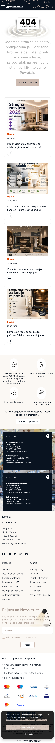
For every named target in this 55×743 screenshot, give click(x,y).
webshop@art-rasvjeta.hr (14, 543)
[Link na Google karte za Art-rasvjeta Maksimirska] (48, 477)
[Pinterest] (26, 554)
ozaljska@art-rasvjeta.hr (17, 451)
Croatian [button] (47, 2)
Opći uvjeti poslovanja (12, 573)
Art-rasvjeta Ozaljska (40, 595)
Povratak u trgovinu (27, 82)
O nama (6, 569)
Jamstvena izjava (38, 582)
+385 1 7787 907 (14, 490)
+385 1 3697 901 (14, 449)
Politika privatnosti (11, 578)
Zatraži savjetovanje (28, 421)
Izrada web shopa (21, 740)
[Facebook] (3, 554)
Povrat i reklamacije (39, 578)
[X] (15, 554)
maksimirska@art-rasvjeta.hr (18, 492)
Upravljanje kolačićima (12, 590)
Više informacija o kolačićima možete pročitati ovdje (26, 720)
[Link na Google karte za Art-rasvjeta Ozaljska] (48, 436)
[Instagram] (9, 554)
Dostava (34, 573)
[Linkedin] (20, 554)
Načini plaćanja (37, 569)
